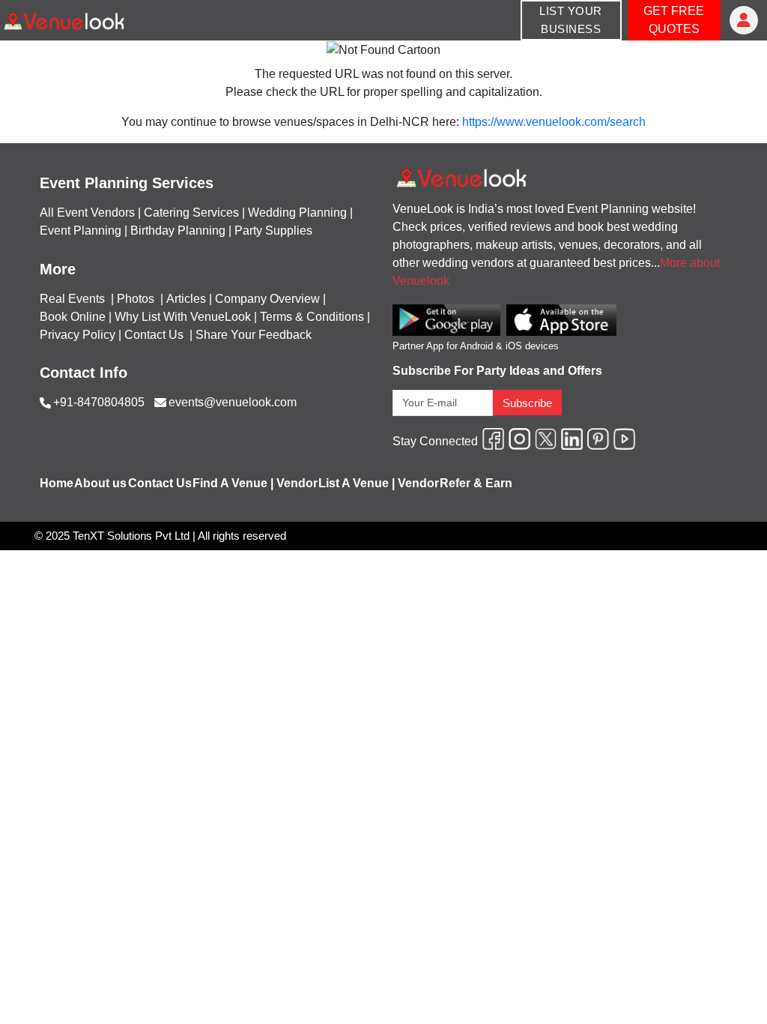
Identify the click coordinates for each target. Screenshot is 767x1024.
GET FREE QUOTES (673, 19)
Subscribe (527, 403)
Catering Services (191, 212)
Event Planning (80, 230)
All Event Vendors (87, 212)
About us (100, 483)
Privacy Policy (77, 334)
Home (56, 483)
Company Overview (267, 298)
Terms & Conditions (312, 316)
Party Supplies (273, 230)
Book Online (73, 316)
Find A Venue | (232, 483)
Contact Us (154, 334)
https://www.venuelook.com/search (554, 121)
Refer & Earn (476, 483)
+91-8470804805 (99, 402)
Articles (186, 298)
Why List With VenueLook (183, 316)
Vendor (297, 483)
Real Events (74, 298)
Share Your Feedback (253, 334)
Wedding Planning (297, 212)
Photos (137, 298)
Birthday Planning (177, 230)
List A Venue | (356, 483)
